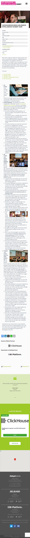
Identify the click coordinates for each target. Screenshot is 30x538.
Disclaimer (17, 537)
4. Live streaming (6, 78)
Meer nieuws (15, 443)
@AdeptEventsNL (7, 366)
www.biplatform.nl (15, 511)
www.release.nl (15, 495)
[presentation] (3, 19)
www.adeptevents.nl (16, 486)
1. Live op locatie (6, 74)
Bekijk (15, 435)
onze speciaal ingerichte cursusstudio (15, 104)
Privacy (12, 537)
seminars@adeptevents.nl (7, 46)
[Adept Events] (15, 3)
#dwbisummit (25, 366)
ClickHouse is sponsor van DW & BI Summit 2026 (13, 429)
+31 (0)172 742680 (6, 47)
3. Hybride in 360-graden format (10, 77)
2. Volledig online (6, 75)
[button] (11, 526)
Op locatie (4, 54)
